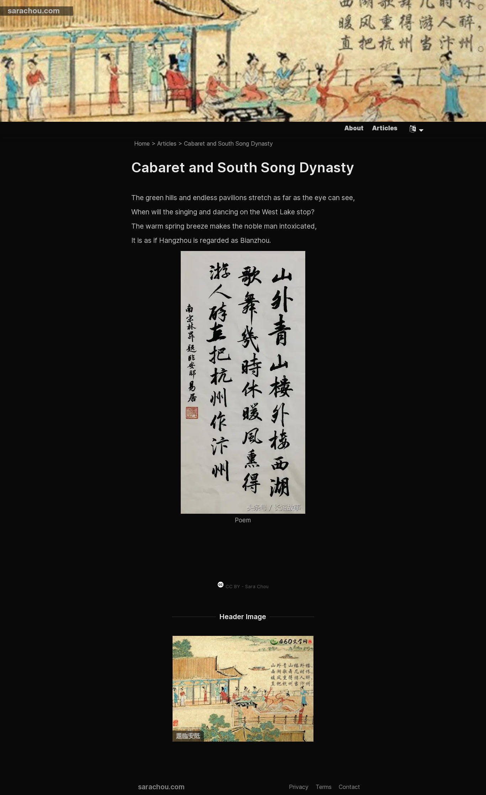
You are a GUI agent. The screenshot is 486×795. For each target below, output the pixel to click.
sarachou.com (161, 787)
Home (142, 143)
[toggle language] (416, 129)
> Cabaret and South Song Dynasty (224, 143)
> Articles (163, 143)
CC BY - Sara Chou (246, 586)
